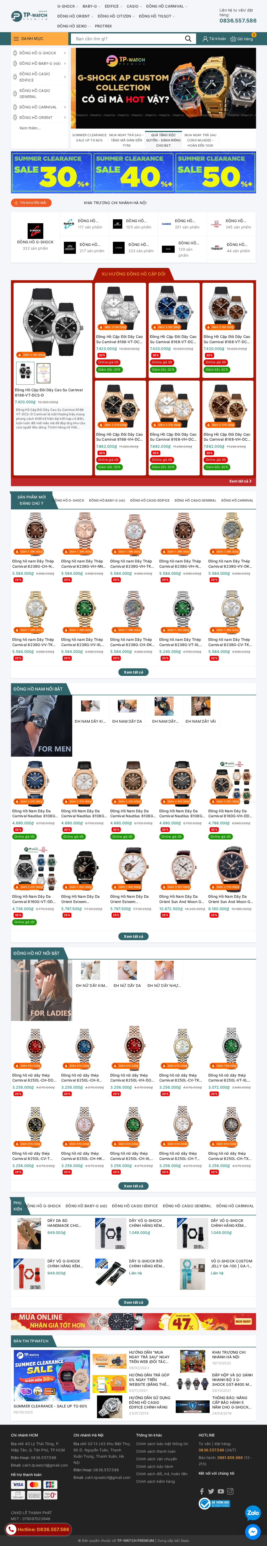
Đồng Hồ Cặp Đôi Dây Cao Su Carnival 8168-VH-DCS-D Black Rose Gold (120, 437)
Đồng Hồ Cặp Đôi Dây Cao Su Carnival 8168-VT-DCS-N (227, 339)
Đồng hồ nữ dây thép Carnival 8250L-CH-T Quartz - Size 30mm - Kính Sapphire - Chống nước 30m (179, 1156)
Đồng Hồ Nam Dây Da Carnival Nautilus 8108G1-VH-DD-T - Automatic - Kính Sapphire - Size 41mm (84, 814)
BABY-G (90, 6)
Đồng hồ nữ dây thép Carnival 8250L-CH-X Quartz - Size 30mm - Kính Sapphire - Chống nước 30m (81, 1078)
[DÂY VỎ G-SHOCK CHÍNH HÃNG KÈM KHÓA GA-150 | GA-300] (192, 1233)
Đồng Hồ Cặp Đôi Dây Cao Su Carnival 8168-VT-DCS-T (120, 339)
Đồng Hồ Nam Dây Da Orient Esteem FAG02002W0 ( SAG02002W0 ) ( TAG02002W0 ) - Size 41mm (130, 899)
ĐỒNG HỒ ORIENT (74, 16)
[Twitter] (211, 1491)
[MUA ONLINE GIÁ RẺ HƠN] (133, 1321)
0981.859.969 (230, 1457)
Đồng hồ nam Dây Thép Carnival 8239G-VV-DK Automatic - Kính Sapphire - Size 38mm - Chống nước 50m (229, 564)
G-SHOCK (66, 6)
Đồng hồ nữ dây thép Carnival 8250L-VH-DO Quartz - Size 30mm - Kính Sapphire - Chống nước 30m (130, 1078)
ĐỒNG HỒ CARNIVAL (165, 6)
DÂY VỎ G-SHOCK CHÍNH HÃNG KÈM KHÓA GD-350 (145, 1223)
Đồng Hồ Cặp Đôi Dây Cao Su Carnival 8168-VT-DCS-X (173, 339)
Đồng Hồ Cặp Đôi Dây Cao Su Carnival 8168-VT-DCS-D (49, 392)
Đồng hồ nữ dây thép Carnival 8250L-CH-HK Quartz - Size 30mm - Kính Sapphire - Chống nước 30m (81, 1156)
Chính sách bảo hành (154, 1466)
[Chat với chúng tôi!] (253, 1532)
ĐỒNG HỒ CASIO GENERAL (35, 93)
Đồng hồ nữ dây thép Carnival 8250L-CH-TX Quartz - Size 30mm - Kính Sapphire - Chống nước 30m (228, 1156)
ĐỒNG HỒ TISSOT (156, 16)
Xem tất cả (239, 481)
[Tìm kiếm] (188, 39)
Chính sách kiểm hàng (155, 1481)
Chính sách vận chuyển (156, 1459)
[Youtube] (221, 1491)
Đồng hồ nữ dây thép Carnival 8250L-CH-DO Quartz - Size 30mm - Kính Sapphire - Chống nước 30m (32, 1078)
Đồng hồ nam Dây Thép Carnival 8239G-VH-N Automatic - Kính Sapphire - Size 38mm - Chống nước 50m (180, 564)
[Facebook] (202, 1491)
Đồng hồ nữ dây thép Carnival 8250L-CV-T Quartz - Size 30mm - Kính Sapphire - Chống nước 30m (32, 1156)
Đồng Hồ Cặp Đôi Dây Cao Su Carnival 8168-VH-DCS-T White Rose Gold (174, 437)
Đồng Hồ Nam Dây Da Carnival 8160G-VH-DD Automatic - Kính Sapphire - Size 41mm (228, 814)
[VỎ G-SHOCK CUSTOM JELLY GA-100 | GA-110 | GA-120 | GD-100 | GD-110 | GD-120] (192, 1274)
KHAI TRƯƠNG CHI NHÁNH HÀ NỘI (87, 202)
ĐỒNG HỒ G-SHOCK (38, 53)
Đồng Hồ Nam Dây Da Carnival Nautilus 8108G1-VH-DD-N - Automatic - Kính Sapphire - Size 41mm (133, 814)
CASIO (133, 6)
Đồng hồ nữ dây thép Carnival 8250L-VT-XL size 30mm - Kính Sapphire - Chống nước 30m (229, 1078)
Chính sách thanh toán (155, 1451)
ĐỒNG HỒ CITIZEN (115, 16)
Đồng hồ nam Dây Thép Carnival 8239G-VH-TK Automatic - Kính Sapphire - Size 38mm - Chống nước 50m (131, 564)
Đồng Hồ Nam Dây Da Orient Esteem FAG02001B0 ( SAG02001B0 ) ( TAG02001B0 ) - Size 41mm (80, 899)
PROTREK (103, 26)
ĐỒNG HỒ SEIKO (72, 26)
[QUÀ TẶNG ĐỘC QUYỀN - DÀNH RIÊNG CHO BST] (163, 88)
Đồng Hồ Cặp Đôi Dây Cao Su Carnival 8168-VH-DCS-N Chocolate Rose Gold (228, 437)
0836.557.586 (238, 16)
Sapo (185, 1540)
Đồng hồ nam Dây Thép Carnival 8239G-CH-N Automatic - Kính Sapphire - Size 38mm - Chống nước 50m (33, 564)
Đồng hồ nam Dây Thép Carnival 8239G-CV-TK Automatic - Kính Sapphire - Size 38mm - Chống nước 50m (229, 642)
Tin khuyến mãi (33, 203)
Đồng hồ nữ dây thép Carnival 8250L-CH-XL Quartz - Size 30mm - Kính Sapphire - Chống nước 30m (130, 1156)
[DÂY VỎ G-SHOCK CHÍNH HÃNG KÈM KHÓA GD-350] (110, 1233)
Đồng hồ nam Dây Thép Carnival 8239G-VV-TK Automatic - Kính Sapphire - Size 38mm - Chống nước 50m (33, 642)
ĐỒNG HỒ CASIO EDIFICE (35, 77)
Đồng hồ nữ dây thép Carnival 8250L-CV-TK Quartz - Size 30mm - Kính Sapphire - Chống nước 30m (179, 1078)
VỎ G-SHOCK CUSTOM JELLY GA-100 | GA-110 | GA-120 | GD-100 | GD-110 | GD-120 (232, 1264)
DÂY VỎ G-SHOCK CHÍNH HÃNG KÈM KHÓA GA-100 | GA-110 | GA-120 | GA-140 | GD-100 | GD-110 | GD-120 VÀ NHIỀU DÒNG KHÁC (68, 1264)
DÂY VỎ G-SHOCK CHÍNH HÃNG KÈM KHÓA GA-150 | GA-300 (229, 1223)
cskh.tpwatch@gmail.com (45, 1465)
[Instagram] (230, 1491)
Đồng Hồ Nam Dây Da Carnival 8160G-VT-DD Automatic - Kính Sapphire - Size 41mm (32, 899)
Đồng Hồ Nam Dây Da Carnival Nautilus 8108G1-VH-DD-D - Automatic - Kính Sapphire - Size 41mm (182, 814)
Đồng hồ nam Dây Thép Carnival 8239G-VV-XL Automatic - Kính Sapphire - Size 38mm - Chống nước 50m (82, 642)
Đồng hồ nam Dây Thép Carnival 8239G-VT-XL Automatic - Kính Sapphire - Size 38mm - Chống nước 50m (180, 642)
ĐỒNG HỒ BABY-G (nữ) (40, 63)
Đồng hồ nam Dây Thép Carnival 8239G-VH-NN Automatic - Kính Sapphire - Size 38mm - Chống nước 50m (82, 564)
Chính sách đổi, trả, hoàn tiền (162, 1474)
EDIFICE (112, 6)
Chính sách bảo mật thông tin (162, 1443)
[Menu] (16, 39)
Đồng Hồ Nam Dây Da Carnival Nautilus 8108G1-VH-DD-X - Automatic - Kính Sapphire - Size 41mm (35, 814)
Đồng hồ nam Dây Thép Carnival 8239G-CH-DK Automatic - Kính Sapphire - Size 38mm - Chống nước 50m (131, 642)
